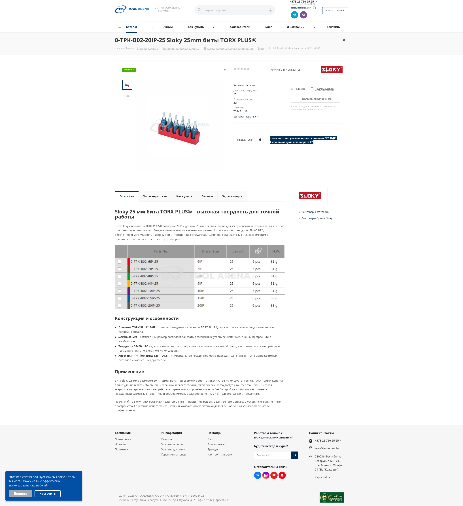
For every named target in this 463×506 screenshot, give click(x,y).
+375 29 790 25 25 (327, 440)
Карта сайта (322, 477)
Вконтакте (257, 475)
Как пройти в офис (220, 454)
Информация (171, 433)
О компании (123, 439)
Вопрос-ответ (216, 444)
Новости (120, 444)
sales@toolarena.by (301, 8)
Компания (123, 433)
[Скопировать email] (314, 7)
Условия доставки (173, 449)
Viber (303, 14)
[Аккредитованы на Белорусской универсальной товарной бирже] (332, 497)
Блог (211, 439)
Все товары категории (315, 212)
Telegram (294, 14)
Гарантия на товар (173, 454)
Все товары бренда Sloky (316, 218)
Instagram (265, 475)
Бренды (213, 449)
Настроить (47, 493)
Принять (20, 493)
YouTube (274, 475)
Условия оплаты (172, 444)
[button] (235, 69)
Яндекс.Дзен (282, 475)
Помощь (167, 439)
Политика (121, 449)
